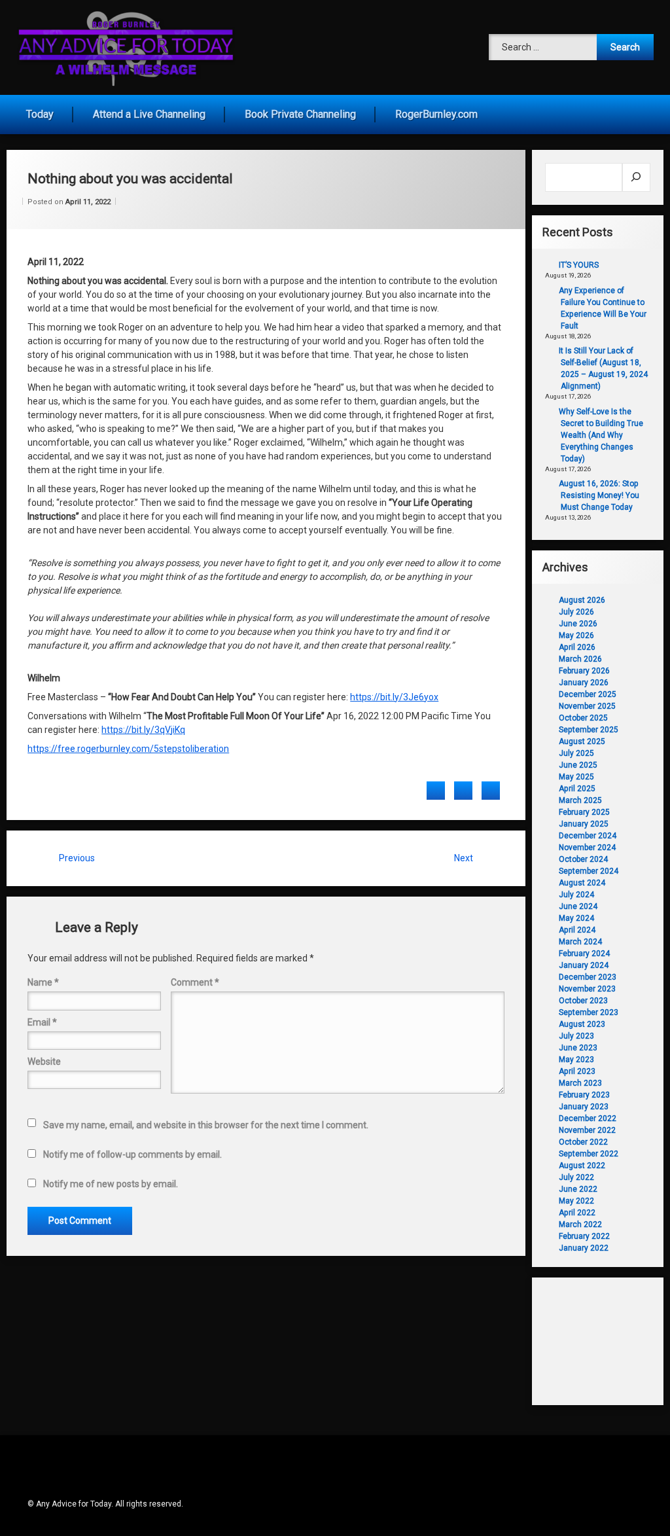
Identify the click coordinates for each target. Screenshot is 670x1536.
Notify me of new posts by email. (110, 1184)
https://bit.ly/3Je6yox (394, 697)
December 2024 (587, 835)
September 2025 (588, 729)
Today (40, 114)
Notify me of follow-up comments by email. (132, 1154)
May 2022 (576, 1201)
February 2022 (584, 1236)
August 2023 (582, 1024)
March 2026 (580, 659)
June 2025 (578, 765)
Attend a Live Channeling (149, 114)
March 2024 (580, 941)
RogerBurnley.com (436, 114)
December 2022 (587, 1118)
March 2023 (580, 1083)
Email (42, 1022)
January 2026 (583, 682)
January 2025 (583, 824)
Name (43, 982)
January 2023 (583, 1106)
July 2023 (576, 1036)
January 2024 (583, 965)
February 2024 (584, 953)
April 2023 (577, 1071)
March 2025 (580, 800)
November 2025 (587, 706)
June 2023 (578, 1047)
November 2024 (587, 847)
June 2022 (578, 1189)
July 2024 (576, 894)
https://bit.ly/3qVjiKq (143, 729)
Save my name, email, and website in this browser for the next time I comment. (205, 1125)
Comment (195, 982)
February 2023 (584, 1094)
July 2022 (576, 1177)
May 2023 (576, 1059)
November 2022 (587, 1130)
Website (44, 1061)
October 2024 (583, 859)
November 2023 (587, 988)
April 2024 (577, 930)
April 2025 (577, 788)
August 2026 (582, 600)
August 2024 (582, 882)
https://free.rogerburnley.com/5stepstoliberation (128, 748)
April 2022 (577, 1212)
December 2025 (587, 694)
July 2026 (576, 611)
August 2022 (582, 1165)
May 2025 (576, 776)
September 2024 (588, 871)
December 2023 (587, 977)
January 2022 (583, 1248)
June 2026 (578, 623)
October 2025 (583, 718)
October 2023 (583, 1000)
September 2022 (588, 1153)
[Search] (636, 177)
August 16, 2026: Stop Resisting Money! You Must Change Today (599, 495)
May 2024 (576, 918)
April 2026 (577, 647)
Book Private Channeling (300, 114)
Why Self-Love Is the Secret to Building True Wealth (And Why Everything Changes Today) (601, 435)
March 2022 (580, 1224)
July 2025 (576, 753)
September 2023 (588, 1012)
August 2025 (582, 741)
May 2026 (576, 635)
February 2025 (584, 812)
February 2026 (584, 670)
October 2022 (583, 1142)
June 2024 (578, 906)
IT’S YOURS (579, 265)
